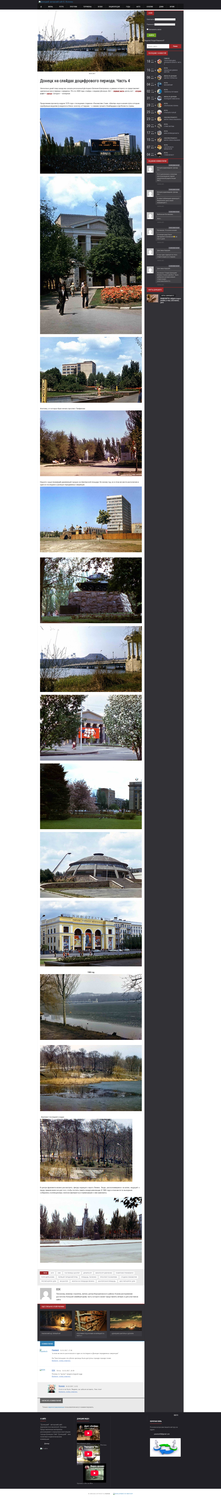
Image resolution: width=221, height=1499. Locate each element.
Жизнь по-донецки (170, 76)
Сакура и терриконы (170, 78)
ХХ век (100, 7)
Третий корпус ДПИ (48, 1281)
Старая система (169, 126)
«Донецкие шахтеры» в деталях (123, 1333)
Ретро (61, 7)
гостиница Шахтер (72, 1273)
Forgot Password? (157, 40)
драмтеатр (87, 1273)
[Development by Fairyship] (123, 1494)
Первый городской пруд (68, 1277)
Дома (161, 7)
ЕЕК (53, 1370)
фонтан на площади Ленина (83, 1281)
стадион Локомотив (129, 1277)
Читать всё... (161, 184)
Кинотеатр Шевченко (103, 1273)
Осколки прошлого (170, 117)
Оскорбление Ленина (171, 105)
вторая (138, 91)
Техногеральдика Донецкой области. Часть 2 (172, 62)
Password (150, 24)
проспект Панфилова (108, 1277)
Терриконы (87, 7)
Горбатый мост (169, 155)
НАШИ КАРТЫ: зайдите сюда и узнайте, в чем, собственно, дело (170, 300)
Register (147, 40)
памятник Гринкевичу (124, 1273)
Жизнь (50, 7)
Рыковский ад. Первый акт (51, 1333)
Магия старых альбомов (172, 140)
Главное (167, 58)
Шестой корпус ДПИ (127, 1281)
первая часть (118, 91)
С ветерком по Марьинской (169, 148)
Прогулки (73, 7)
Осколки (150, 7)
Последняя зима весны (172, 99)
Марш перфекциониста (171, 133)
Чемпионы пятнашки (171, 92)
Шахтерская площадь (107, 1281)
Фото (138, 7)
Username (150, 19)
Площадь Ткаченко (88, 1277)
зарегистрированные (56, 1407)
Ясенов (62, 1386)
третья (49, 94)
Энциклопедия (114, 7)
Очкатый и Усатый (170, 112)
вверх (176, 1415)
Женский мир (168, 85)
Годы (128, 7)
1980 (59, 1273)
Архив (172, 7)
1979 (52, 1273)
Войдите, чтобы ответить (61, 1361)
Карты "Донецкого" (167, 295)
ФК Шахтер (64, 1281)
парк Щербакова (47, 1277)
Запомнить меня (154, 29)
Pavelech (55, 1350)
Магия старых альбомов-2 (172, 119)
